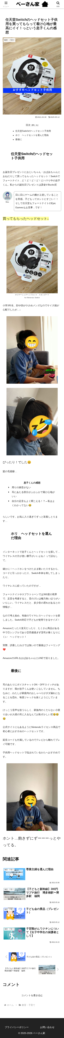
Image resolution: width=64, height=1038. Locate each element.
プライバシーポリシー (17, 1027)
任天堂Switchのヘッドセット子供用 (33, 131)
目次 (28, 125)
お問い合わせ (47, 1027)
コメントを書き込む (32, 995)
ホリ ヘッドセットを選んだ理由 (32, 135)
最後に (18, 139)
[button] (57, 633)
